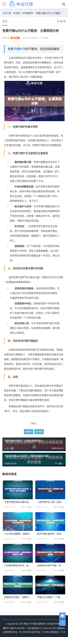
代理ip (33, 423)
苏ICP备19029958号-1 (16, 628)
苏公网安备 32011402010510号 (42, 628)
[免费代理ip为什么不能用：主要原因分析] (34, 100)
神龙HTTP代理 (30, 623)
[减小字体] (58, 21)
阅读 (29, 431)
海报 (40, 431)
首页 (18, 13)
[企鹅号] (62, 615)
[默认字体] (61, 21)
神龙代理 (10, 38)
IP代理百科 (27, 13)
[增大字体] (64, 21)
